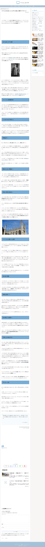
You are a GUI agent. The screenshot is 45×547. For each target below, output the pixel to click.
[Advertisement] (15, 15)
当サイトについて (17, 544)
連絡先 (22, 544)
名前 (2, 524)
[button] (43, 72)
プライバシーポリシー (27, 544)
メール (3, 527)
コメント (4, 514)
